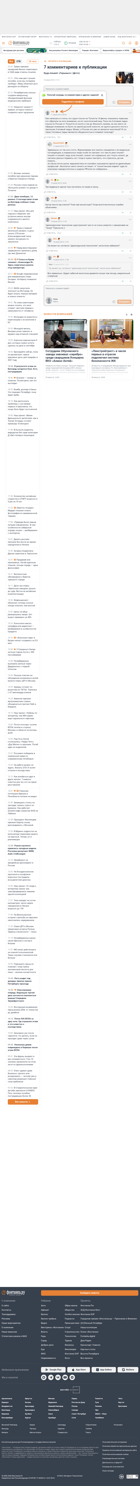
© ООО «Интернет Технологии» (70, 1476)
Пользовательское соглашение (114, 1442)
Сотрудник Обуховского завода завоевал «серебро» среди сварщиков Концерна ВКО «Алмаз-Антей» (65, 356)
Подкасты (70, 1318)
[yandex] (72, 1377)
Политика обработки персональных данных (119, 1446)
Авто (43, 1305)
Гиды (43, 1336)
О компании (7, 1327)
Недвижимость (48, 1358)
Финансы (69, 1345)
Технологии (70, 1336)
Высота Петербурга (90, 1353)
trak (52, 198)
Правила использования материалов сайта (119, 1450)
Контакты (6, 1310)
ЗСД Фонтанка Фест (127, 37)
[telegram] (51, 1377)
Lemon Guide (109, 37)
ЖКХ (43, 1353)
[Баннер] (36, 50)
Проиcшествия (72, 1323)
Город (44, 1340)
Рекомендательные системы (113, 1458)
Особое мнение (72, 1314)
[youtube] (65, 1377)
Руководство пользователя (113, 1467)
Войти (55, 302)
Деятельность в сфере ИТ (112, 1463)
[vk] (58, 1377)
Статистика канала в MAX (14, 1336)
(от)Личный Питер (27, 37)
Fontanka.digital (88, 1336)
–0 (130, 137)
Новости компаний (58, 314)
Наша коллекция (89, 1327)
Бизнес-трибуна (48, 1318)
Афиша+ (45, 1310)
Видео (44, 1323)
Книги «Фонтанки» (90, 1332)
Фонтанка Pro (87, 1305)
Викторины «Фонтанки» (52, 1327)
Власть (44, 1332)
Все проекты (87, 1358)
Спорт (68, 1327)
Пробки (70, 43)
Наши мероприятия (11, 1323)
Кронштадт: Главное (90, 1345)
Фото (67, 1358)
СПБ (18, 61)
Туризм (68, 1340)
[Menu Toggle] (3, 43)
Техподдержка (8, 1314)
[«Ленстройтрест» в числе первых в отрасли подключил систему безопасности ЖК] (111, 333)
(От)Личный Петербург (91, 1323)
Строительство (72, 1332)
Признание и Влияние (90, 37)
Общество (70, 1310)
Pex (54, 257)
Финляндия (70, 1349)
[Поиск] (123, 43)
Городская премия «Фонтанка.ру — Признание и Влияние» (109, 1318)
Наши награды (108, 1471)
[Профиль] (136, 43)
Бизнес (44, 1314)
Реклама (6, 1318)
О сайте (5, 1305)
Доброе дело (47, 1345)
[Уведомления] (130, 43)
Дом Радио (86, 1340)
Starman (54, 218)
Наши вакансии (9, 1332)
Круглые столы (88, 1349)
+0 (122, 137)
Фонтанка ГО (45, 37)
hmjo (53, 112)
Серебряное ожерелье (65, 37)
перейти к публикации (59, 61)
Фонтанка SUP (9, 37)
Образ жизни (71, 1305)
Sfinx (55, 239)
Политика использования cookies (115, 1454)
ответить (51, 137)
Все (11, 61)
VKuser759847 (58, 143)
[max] (43, 1377)
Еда (43, 1349)
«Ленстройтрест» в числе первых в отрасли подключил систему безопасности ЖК (108, 356)
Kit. (52, 180)
